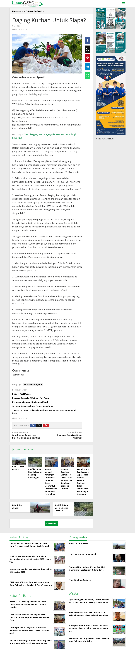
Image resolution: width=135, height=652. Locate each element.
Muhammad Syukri (33, 384)
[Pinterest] (46, 425)
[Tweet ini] (87, 49)
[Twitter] (39, 425)
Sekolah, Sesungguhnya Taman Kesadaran (32, 406)
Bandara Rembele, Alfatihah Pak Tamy (30, 398)
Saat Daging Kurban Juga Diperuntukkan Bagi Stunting (26, 435)
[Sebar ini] (87, 40)
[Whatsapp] (87, 75)
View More (51, 523)
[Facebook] (33, 425)
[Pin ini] (87, 58)
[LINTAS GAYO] (27, 3)
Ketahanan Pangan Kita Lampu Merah (30, 402)
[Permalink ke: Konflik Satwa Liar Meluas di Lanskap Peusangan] (35, 462)
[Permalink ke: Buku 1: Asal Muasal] (19, 461)
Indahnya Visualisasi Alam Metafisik (69, 435)
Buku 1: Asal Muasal (21, 394)
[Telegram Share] (87, 66)
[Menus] (124, 3)
